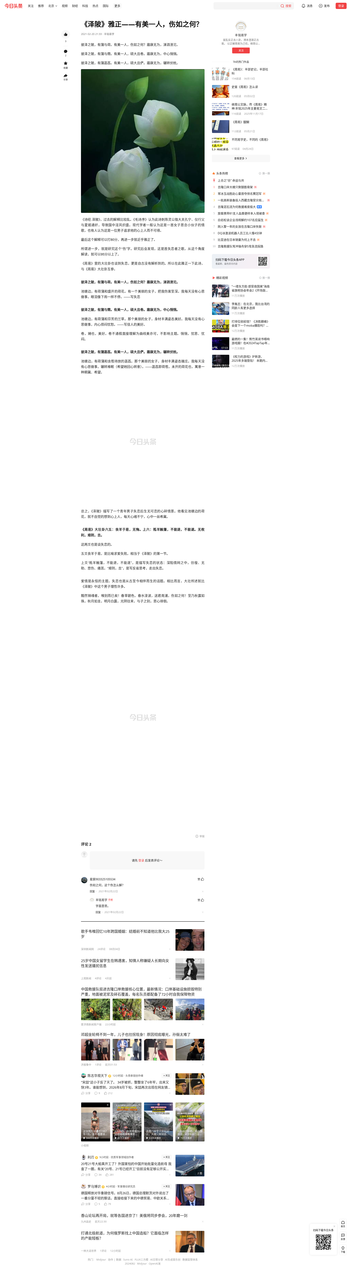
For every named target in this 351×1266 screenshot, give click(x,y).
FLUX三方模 (141, 1259)
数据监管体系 (190, 1259)
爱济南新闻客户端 (91, 1024)
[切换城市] (56, 6)
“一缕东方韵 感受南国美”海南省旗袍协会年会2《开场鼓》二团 (251, 288)
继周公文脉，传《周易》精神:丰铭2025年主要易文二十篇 (250, 106)
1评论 (98, 1064)
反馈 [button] (343, 1239)
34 (100, 1174)
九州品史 (86, 1221)
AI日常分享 (156, 1259)
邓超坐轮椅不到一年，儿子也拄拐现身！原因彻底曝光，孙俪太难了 (136, 1034)
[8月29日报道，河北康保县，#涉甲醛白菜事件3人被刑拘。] (190, 1122)
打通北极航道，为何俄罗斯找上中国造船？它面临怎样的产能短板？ (125, 1236)
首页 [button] (343, 1226)
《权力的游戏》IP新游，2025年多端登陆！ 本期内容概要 (250, 359)
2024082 (130, 1263)
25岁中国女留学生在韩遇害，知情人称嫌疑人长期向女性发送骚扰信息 (125, 963)
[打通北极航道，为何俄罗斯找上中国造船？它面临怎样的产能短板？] (190, 1241)
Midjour (101, 1259)
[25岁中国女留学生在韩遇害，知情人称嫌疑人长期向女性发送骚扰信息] (190, 969)
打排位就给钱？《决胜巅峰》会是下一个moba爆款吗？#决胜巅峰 (251, 323)
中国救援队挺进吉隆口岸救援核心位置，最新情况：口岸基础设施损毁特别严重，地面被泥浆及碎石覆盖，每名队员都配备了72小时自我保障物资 (141, 992)
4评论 (98, 978)
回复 (92, 891)
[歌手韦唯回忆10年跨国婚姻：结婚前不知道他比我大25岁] (190, 940)
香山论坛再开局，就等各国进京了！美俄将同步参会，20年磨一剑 (134, 1215)
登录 (341, 6)
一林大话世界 (88, 1250)
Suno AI (128, 1259)
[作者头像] (240, 25)
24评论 (101, 949)
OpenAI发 (155, 1263)
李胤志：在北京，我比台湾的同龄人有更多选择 (251, 306)
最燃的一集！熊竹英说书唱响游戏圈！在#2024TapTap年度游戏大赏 (251, 341)
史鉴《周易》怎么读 (245, 87)
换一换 (266, 173)
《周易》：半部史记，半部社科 (250, 71)
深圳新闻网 (87, 949)
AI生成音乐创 (172, 1259)
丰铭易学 (109, 34)
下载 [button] (342, 1249)
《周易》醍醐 (240, 122)
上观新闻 (86, 978)
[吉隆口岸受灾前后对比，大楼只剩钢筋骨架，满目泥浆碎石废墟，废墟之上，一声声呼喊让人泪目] (158, 1122)
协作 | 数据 (114, 1259)
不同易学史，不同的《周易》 (251, 140)
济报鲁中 (86, 1064)
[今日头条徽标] (13, 5)
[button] (31, 5)
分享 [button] (65, 79)
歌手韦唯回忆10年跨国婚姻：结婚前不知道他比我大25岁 (125, 934)
